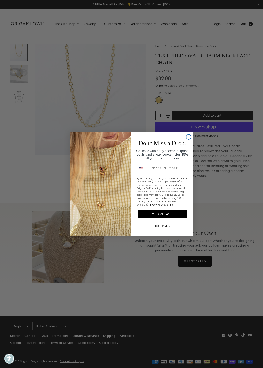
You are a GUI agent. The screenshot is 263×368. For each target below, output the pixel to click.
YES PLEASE (162, 214)
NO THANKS (162, 226)
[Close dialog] (188, 136)
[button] (9, 359)
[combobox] (143, 168)
